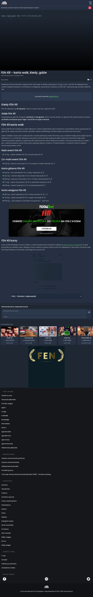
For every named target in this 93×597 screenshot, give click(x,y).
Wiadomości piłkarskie (9, 448)
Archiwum (5, 529)
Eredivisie (4, 416)
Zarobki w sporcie (7, 497)
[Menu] (90, 3)
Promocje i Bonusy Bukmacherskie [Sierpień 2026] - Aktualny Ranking (26, 474)
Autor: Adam (4, 80)
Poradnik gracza (7, 470)
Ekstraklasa (5, 424)
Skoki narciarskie (7, 525)
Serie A (3, 428)
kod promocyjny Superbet (71, 245)
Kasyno (4, 509)
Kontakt (4, 560)
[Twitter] (88, 579)
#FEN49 (55, 255)
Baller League (6, 537)
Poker (3, 513)
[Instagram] (46, 579)
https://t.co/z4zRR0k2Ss (44, 275)
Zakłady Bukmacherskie (9, 466)
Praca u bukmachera (9, 501)
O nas (3, 556)
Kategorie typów (7, 521)
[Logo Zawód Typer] (4, 3)
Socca (3, 541)
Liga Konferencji (7, 444)
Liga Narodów (6, 432)
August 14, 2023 (54, 280)
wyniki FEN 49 (53, 96)
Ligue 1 (3, 408)
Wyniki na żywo (6, 396)
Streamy (4, 485)
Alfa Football (6, 533)
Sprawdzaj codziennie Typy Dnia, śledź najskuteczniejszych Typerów (20, 7)
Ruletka (4, 517)
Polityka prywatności (8, 564)
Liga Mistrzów (6, 436)
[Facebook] (4, 579)
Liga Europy (5, 440)
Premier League (7, 404)
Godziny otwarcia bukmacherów (13, 458)
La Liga (3, 412)
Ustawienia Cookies (8, 568)
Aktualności (5, 489)
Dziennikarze (6, 505)
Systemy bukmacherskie (10, 462)
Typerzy (4, 493)
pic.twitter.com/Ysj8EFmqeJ (41, 278)
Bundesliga (5, 420)
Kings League (6, 545)
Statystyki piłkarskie (8, 400)
